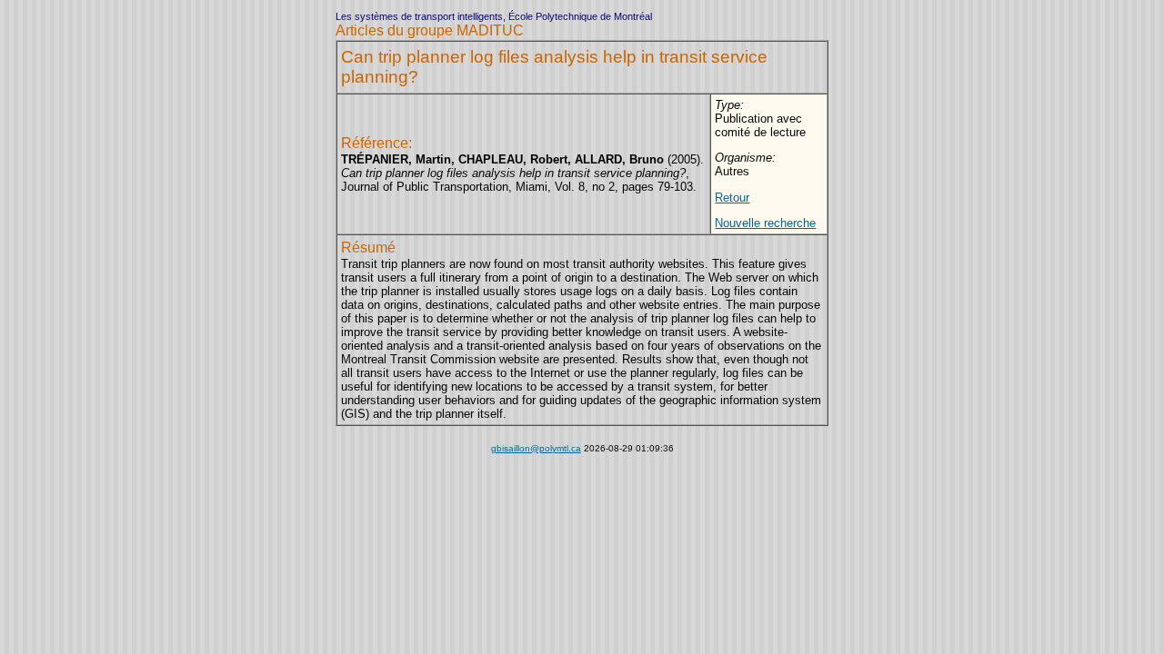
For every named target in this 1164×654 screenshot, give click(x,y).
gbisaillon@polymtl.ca (536, 448)
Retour (732, 197)
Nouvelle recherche (765, 223)
